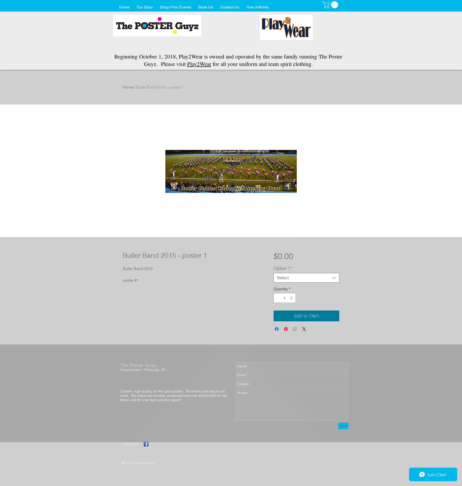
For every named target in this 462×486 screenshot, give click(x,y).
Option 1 (283, 268)
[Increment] (291, 298)
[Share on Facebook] (277, 329)
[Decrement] (277, 298)
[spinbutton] (284, 298)
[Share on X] (304, 329)
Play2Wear (199, 63)
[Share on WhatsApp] (295, 329)
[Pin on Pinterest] (286, 329)
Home (128, 87)
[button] (331, 4)
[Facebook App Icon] (146, 444)
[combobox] (306, 278)
